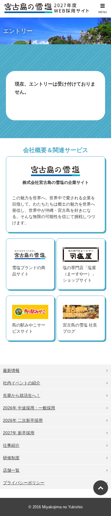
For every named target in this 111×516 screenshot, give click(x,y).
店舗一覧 (11, 470)
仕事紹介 (11, 445)
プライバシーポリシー (23, 482)
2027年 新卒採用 (18, 432)
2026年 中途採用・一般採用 (29, 407)
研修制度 (11, 457)
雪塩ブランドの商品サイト (28, 270)
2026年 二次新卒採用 (23, 420)
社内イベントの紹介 (21, 383)
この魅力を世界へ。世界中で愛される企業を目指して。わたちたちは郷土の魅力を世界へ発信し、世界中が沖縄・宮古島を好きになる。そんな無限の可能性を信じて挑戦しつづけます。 (53, 202)
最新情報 (11, 370)
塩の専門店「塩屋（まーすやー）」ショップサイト (79, 274)
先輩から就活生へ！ (21, 395)
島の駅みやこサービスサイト (28, 328)
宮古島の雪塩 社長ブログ (80, 328)
